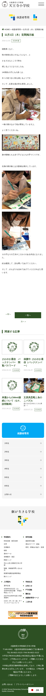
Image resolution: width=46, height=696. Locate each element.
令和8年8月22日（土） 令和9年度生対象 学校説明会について (13, 591)
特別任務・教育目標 (11, 541)
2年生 (6, 452)
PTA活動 (29, 590)
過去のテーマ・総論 (32, 544)
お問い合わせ (7, 684)
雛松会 (28, 594)
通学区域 (7, 586)
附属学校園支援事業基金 (12, 573)
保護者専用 (16, 29)
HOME (7, 29)
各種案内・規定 (9, 557)
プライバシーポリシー (25, 684)
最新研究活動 (30, 541)
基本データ (8, 554)
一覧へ (28, 315)
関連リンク (8, 560)
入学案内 (7, 582)
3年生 (6, 460)
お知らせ (8, 494)
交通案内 (7, 547)
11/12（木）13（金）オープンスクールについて (13, 602)
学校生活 (29, 582)
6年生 (6, 486)
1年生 (6, 443)
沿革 (5, 544)
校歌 (5, 550)
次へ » (23, 321)
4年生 (6, 469)
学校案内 (7, 537)
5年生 (6, 477)
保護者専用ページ (32, 598)
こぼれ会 (29, 602)
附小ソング (8, 576)
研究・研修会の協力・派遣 (35, 547)
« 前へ (8, 314)
